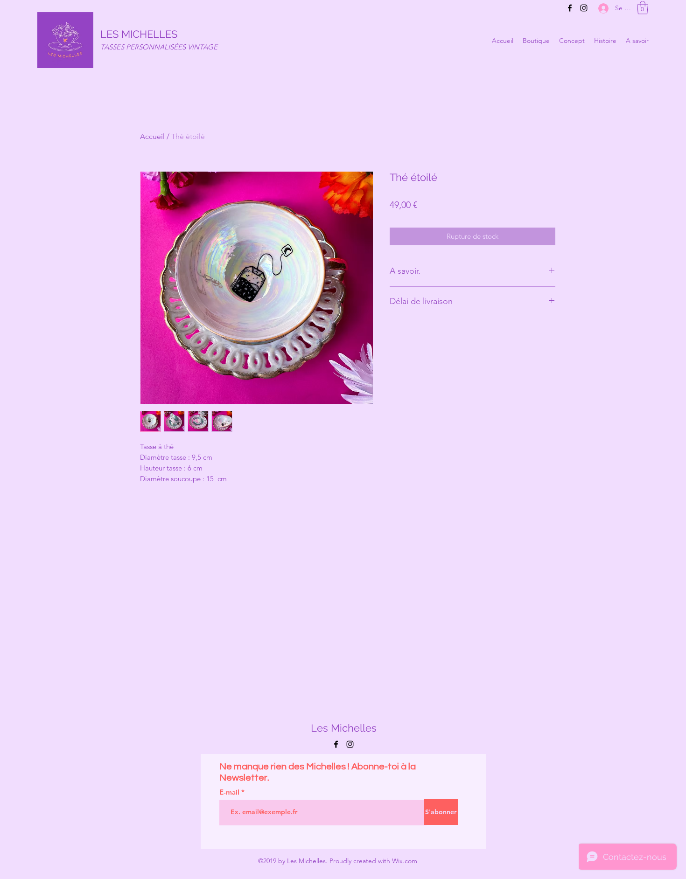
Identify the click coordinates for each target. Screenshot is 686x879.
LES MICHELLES (138, 34)
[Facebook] (569, 8)
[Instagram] (583, 8)
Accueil (152, 136)
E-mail (230, 792)
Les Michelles (344, 728)
